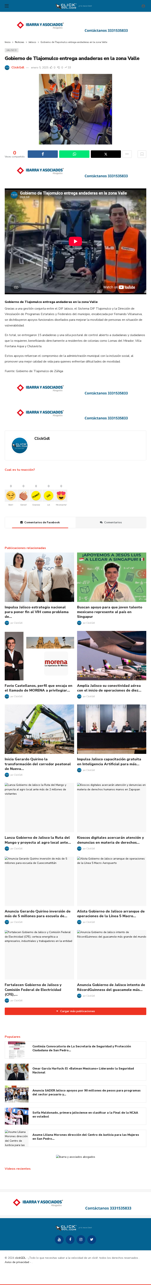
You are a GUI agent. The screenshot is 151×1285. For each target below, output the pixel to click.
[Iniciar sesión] (143, 6)
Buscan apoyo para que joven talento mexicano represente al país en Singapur (109, 612)
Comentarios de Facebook (42, 522)
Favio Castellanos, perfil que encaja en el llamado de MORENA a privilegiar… (38, 688)
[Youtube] (59, 1239)
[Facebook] (70, 1239)
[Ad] (75, 26)
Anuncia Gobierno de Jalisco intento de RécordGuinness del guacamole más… (111, 987)
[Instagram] (80, 1239)
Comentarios (113, 522)
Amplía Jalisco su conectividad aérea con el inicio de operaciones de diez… (109, 688)
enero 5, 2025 (39, 67)
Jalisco (11, 50)
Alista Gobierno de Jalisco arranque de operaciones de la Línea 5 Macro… (111, 913)
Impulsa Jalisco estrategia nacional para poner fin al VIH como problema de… (37, 612)
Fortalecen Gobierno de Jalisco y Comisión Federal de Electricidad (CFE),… (33, 989)
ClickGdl (17, 67)
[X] (91, 1239)
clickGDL (20, 1258)
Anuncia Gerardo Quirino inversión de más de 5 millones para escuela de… (38, 913)
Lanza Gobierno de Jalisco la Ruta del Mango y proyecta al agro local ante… (38, 840)
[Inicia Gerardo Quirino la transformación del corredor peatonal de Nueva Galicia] (39, 729)
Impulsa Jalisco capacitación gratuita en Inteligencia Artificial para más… (109, 761)
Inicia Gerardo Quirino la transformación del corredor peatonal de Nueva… (38, 764)
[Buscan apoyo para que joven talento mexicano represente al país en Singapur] (111, 577)
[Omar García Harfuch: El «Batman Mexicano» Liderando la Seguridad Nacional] (17, 1072)
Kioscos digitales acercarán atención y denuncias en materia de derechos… (110, 840)
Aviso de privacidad (17, 1262)
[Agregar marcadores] (142, 154)
